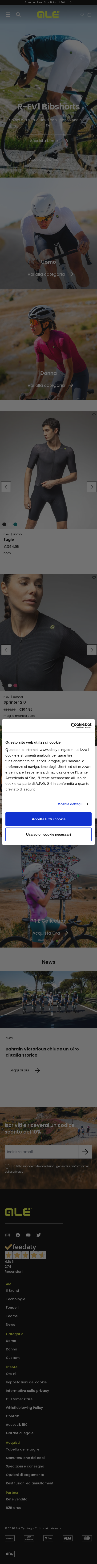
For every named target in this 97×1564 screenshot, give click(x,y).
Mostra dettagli (70, 804)
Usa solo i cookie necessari (48, 834)
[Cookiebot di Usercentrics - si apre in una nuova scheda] (71, 726)
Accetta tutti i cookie (48, 819)
